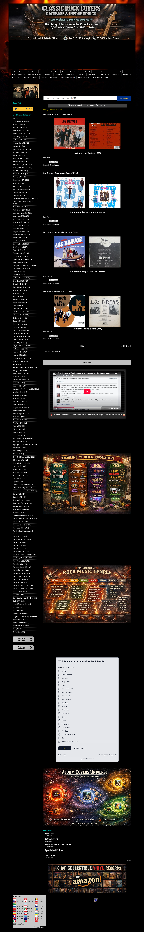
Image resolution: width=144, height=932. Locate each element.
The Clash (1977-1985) (20, 536)
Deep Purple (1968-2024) (21, 216)
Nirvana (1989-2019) (19, 398)
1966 (49, 339)
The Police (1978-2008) (20, 564)
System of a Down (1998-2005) (23, 516)
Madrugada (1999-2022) (20, 349)
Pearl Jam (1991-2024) (20, 417)
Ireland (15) (81, 74)
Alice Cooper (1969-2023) (21, 131)
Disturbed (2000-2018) (20, 229)
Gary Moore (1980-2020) (21, 262)
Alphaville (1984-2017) (20, 137)
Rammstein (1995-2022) (20, 451)
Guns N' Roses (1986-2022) (21, 287)
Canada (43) (48, 74)
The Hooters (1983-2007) (21, 552)
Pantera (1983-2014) (19, 411)
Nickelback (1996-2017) (20, 392)
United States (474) (18, 74)
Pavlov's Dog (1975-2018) (21, 414)
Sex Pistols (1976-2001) (20, 476)
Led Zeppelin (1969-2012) (21, 334)
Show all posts (101, 105)
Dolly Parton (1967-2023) (21, 232)
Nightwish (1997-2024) (20, 395)
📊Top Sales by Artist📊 (100, 77)
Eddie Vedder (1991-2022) (21, 244)
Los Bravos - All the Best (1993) (57, 114)
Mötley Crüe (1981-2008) (21, 380)
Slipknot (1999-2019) (19, 497)
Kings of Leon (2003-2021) (21, 330)
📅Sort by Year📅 (83, 77)
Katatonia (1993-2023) (20, 324)
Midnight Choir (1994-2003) (21, 371)
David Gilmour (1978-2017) (21, 210)
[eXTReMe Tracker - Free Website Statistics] (96, 902)
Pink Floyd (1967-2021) (20, 423)
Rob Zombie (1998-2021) (20, 460)
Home (14, 71)
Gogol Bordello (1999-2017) (21, 269)
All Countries (54, 77)
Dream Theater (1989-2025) (22, 235)
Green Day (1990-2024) (20, 281)
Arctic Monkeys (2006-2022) (22, 149)
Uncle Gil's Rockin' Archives (54, 850)
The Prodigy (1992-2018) (21, 570)
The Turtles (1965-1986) (20, 579)
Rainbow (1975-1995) (19, 448)
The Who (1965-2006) (20, 592)
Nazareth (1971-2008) (20, 386)
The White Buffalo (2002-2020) (23, 586)
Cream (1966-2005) (19, 196)
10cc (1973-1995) (18, 118)
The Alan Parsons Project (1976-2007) (25, 519)
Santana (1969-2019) (19, 469)
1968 (49, 284)
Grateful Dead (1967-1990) (21, 278)
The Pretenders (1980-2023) (22, 567)
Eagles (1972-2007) (19, 241)
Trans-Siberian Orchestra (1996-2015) (25, 598)
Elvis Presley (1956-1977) (21, 247)
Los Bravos (55, 165)
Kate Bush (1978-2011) (20, 327)
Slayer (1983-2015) (19, 494)
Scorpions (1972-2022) (20, 479)
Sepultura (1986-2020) (20, 482)
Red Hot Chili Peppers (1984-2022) (24, 457)
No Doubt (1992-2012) (20, 401)
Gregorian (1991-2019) (20, 284)
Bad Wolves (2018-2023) (21, 152)
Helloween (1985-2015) (20, 300)
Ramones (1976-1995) (19, 454)
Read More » (47, 158)
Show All (129, 860)
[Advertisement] (72, 55)
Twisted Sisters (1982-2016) (22, 604)
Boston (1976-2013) (19, 183)
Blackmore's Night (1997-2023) (22, 165)
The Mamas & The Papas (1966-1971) (24, 555)
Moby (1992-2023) (19, 377)
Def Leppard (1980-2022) (21, 219)
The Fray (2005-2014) (20, 549)
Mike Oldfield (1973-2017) (21, 374)
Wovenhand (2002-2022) (21, 626)
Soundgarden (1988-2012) (21, 500)
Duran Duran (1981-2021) (21, 238)
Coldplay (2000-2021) (20, 192)
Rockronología (49, 834)
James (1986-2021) (19, 306)
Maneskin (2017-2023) (20, 352)
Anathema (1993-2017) (20, 140)
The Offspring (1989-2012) (21, 561)
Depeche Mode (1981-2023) (21, 222)
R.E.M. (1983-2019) (19, 435)
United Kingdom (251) (34, 74)
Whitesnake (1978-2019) (20, 620)
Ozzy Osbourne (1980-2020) (22, 408)
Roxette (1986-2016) (19, 466)
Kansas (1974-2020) (19, 321)
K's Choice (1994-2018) (20, 318)
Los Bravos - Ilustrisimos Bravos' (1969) (60, 173)
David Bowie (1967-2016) (20, 207)
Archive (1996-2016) (19, 146)
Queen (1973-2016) (19, 432)
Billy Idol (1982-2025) (20, 155)
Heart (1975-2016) (18, 296)
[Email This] (50, 162)
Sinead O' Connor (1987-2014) (22, 488)
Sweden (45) (116, 74)
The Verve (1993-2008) (20, 583)
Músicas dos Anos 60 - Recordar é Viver (58, 845)
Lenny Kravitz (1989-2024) (21, 337)
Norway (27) (127, 74)
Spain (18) (25, 77)
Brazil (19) (35, 77)
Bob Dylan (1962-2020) (20, 171)
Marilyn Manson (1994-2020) (22, 358)
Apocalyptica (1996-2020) (21, 143)
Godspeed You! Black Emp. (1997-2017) (25, 266)
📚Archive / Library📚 (68, 77)
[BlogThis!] (51, 162)
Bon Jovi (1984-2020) (19, 177)
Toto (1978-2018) (18, 595)
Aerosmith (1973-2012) (20, 128)
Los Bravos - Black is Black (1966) (58, 291)
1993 (49, 165)
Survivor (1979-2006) (19, 513)
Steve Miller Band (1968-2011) (22, 503)
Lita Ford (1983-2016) (20, 343)
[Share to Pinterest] (57, 162)
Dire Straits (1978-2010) (21, 225)
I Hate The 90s (50, 855)
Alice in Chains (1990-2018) (21, 134)
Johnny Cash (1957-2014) (21, 315)
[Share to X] (53, 162)
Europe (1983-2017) (19, 250)
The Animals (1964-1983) (20, 522)
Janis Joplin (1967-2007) (20, 309)
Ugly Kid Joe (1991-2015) (21, 613)
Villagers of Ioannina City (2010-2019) (25, 617)
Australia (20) (70, 74)
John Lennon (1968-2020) (21, 312)
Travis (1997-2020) (19, 601)
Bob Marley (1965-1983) (20, 174)
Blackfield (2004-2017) (20, 162)
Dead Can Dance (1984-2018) (22, 213)
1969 (49, 224)
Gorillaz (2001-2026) (19, 275)
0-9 (20, 71)
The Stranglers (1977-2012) (21, 576)
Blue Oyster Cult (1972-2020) (22, 168)
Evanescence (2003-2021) (21, 253)
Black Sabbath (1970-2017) (21, 158)
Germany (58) (59, 74)
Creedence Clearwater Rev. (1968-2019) (25, 199)
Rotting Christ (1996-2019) (21, 463)
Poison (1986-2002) (19, 429)
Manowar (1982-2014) (20, 355)
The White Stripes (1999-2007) (23, 589)
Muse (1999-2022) (19, 383)
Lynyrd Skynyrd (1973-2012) (22, 346)
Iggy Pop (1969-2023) (20, 290)
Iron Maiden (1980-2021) (21, 303)
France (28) (15, 77)
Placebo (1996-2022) (19, 426)
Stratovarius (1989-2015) (21, 506)
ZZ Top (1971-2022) (19, 632)
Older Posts (126, 346)
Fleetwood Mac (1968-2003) (22, 256)
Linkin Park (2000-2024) (21, 340)
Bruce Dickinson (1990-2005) (22, 186)
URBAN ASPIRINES (51, 839)
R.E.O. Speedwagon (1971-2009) (23, 438)
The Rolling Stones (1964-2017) (23, 573)
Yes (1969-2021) (18, 629)
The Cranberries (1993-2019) (22, 539)
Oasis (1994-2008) (19, 404)
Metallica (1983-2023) (20, 364)
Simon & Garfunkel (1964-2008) (23, 485)
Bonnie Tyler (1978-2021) (21, 180)
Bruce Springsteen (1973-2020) (23, 189)
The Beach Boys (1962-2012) (22, 525)
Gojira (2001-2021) (19, 272)
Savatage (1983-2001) (20, 472)
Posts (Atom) (56, 351)
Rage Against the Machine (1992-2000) (25, 445)
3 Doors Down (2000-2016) (21, 121)
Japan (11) (44, 77)
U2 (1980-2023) (18, 607)
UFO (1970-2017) (18, 610)
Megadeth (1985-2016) (20, 361)
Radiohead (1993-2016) (20, 442)
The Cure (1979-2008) (20, 542)
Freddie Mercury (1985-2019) (22, 259)
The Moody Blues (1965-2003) (22, 558)
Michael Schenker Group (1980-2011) (25, 367)
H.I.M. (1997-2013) (18, 293)
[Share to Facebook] (55, 162)
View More (87, 363)
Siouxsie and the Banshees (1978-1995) (25, 491)
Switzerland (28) (93, 74)
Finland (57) (105, 74)
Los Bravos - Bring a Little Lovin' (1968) (60, 232)
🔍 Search (124, 98)
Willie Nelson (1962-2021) (21, 623)
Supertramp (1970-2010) (21, 510)
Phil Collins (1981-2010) (20, 420)
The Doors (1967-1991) (20, 546)
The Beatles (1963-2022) (21, 528)
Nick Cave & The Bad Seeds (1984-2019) (26, 389)
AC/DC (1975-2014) (19, 124)
